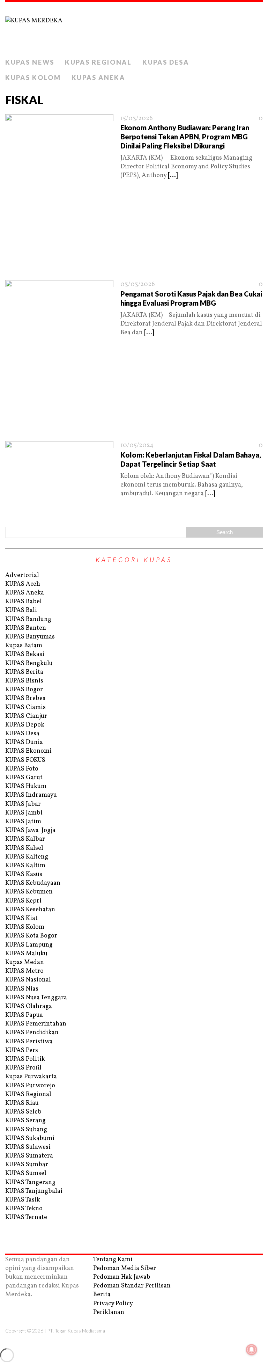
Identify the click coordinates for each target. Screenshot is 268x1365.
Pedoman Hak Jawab (121, 1277)
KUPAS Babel (23, 601)
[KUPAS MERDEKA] (134, 28)
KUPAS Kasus (23, 874)
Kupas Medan (24, 962)
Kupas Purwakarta (31, 1076)
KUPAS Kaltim (25, 865)
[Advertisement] (134, 235)
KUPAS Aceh (22, 584)
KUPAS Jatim (23, 821)
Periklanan (108, 1312)
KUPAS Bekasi (24, 654)
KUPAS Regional (98, 62)
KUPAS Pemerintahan (35, 1024)
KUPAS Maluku (26, 953)
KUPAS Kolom (33, 77)
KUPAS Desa (165, 62)
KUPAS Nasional (28, 980)
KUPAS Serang (25, 1120)
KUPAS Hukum (25, 786)
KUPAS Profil (23, 1068)
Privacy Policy (113, 1303)
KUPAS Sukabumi (29, 1138)
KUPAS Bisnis (24, 681)
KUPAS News (29, 62)
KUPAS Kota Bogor (31, 936)
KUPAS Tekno (24, 1208)
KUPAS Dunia (24, 742)
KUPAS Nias (21, 989)
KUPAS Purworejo (30, 1085)
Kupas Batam (23, 645)
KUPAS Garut (24, 777)
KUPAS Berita (24, 672)
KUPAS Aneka (98, 77)
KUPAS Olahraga (28, 1006)
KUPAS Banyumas (30, 637)
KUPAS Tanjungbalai (33, 1191)
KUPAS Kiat (21, 918)
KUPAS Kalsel (24, 848)
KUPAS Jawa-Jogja (30, 830)
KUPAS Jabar (23, 804)
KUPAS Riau (22, 1103)
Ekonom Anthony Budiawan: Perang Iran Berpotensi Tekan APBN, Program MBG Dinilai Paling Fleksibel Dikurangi (184, 136)
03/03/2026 (137, 284)
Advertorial (22, 575)
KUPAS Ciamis (25, 707)
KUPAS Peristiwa (29, 1041)
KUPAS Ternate (26, 1217)
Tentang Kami (113, 1259)
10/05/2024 (137, 445)
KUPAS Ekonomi (28, 751)
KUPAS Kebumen (29, 892)
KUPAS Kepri (23, 901)
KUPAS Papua (24, 1015)
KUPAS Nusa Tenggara (36, 997)
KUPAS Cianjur (26, 716)
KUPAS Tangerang (30, 1182)
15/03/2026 (136, 118)
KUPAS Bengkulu (29, 663)
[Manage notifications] (251, 1349)
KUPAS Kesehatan (30, 909)
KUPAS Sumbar (26, 1164)
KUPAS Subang (26, 1129)
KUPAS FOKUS (25, 760)
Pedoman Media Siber (124, 1268)
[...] (173, 175)
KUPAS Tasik (22, 1200)
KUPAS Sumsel (25, 1173)
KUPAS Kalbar (25, 839)
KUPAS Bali (21, 610)
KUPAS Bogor (24, 689)
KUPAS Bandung (28, 619)
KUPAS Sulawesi (28, 1147)
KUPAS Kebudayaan (32, 883)
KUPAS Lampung (29, 945)
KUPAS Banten (25, 628)
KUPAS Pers (21, 1050)
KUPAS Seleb (23, 1112)
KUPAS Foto (21, 769)
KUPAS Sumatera (29, 1156)
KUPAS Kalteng (26, 857)
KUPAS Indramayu (31, 795)
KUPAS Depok (24, 725)
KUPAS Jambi (24, 813)
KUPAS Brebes (25, 698)
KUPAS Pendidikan (32, 1032)
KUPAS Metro (24, 971)
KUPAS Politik (25, 1059)
